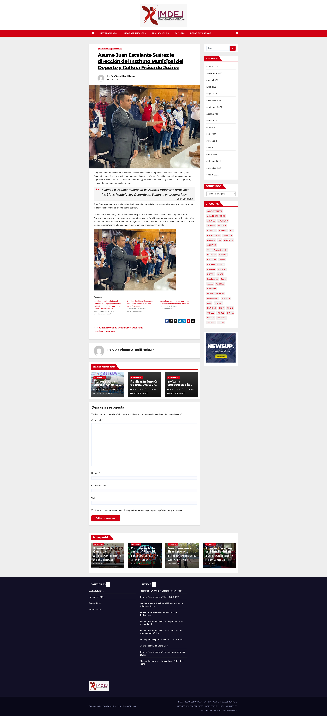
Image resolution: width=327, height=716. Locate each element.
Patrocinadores (206, 711)
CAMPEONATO (213, 235)
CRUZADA (211, 260)
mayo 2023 (211, 141)
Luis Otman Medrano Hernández (103, 562)
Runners (210, 318)
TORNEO (211, 323)
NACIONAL (211, 308)
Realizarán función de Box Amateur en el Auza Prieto (144, 385)
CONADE (223, 255)
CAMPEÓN (227, 235)
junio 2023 (211, 134)
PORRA (230, 313)
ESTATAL (222, 269)
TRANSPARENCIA (160, 33)
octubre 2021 (212, 175)
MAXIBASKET (213, 298)
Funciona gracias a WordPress (100, 706)
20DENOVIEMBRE (214, 211)
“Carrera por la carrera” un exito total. (105, 385)
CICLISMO (211, 245)
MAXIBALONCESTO (215, 294)
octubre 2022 (212, 148)
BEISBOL (223, 231)
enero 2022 (211, 154)
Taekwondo (221, 318)
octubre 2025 (212, 67)
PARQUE (220, 313)
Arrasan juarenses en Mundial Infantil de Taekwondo (219, 551)
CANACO (211, 240)
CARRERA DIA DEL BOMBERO (225, 702)
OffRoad (210, 313)
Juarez (223, 279)
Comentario (97, 420)
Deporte (222, 260)
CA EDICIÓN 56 (96, 591)
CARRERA (228, 240)
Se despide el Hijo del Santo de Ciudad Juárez (162, 639)
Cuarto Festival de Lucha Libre (154, 646)
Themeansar (133, 706)
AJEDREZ (211, 221)
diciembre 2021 (213, 161)
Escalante (211, 269)
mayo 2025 (211, 94)
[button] (237, 33)
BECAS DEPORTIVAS (200, 33)
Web (93, 498)
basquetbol (211, 231)
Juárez (210, 284)
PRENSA (217, 711)
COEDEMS (211, 255)
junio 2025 (211, 87)
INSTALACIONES (108, 33)
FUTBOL (210, 274)
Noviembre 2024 (104, 49)
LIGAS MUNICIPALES (134, 33)
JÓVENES (220, 284)
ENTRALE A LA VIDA (215, 264)
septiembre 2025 (214, 73)
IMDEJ (220, 274)
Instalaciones (212, 279)
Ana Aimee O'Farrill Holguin (123, 76)
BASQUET (222, 226)
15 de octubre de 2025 (107, 556)
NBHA (221, 308)
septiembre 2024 (214, 107)
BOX (231, 231)
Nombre (95, 473)
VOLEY (221, 323)
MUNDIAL (218, 303)
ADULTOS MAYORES (216, 216)
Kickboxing (211, 289)
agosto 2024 (212, 114)
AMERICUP (223, 221)
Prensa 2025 (98, 544)
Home (180, 702)
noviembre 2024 (213, 100)
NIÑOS (230, 308)
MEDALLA (225, 298)
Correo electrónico (100, 485)
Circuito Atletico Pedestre (217, 250)
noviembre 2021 (213, 168)
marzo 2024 (211, 121)
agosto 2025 (212, 80)
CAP (219, 240)
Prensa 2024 (116, 49)
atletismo (211, 226)
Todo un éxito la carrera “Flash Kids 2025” (145, 551)
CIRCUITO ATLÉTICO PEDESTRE (190, 706)
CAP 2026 (180, 33)
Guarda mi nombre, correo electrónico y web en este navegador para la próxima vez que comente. (139, 510)
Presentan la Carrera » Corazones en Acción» (161, 591)
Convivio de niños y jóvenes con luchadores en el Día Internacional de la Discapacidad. (141, 303)
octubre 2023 (212, 127)
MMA (209, 303)
